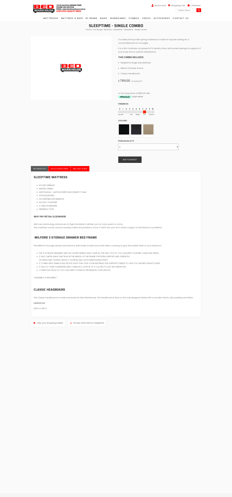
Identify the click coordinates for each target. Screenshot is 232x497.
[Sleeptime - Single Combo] (71, 99)
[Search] (198, 10)
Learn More (137, 96)
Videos (146, 18)
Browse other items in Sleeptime (88, 323)
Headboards (118, 18)
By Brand (91, 18)
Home (89, 29)
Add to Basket (130, 160)
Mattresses (51, 18)
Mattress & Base (72, 18)
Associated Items (59, 168)
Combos (134, 18)
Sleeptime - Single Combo (135, 29)
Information (39, 168)
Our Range (98, 29)
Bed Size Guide (80, 168)
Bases (103, 18)
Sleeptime (117, 29)
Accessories (162, 18)
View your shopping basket (50, 323)
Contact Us (181, 18)
